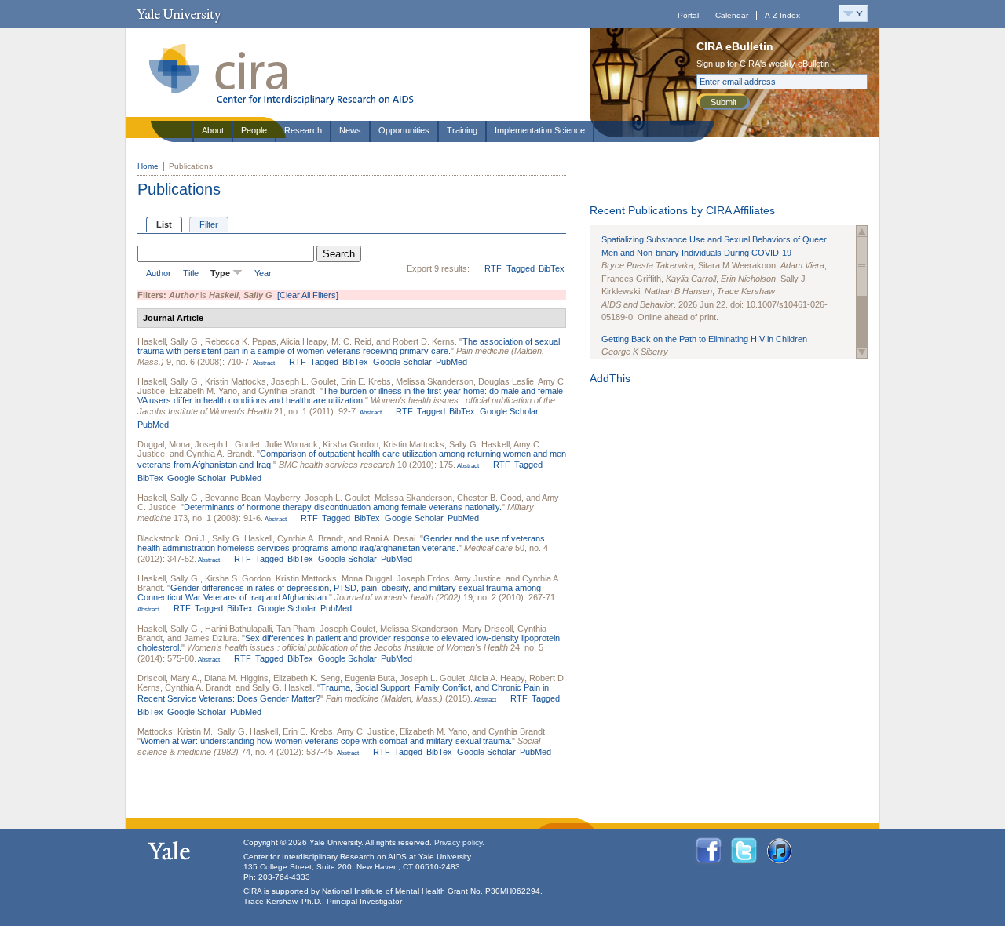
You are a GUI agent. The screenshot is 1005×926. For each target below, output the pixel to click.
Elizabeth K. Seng (306, 678)
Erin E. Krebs (366, 381)
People (254, 130)
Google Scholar (402, 361)
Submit (723, 102)
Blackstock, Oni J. (172, 538)
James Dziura (210, 638)
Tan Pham (295, 628)
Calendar (731, 15)
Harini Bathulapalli (238, 628)
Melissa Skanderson (434, 381)
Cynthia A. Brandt (219, 453)
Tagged (520, 268)
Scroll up (862, 231)
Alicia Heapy (303, 341)
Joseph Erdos (423, 578)
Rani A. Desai (389, 538)
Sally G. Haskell (479, 444)
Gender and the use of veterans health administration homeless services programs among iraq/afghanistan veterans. (341, 543)
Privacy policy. (459, 842)
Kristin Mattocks (235, 381)
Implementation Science (540, 130)
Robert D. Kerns (424, 341)
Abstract (263, 362)
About (213, 130)
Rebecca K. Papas (240, 341)
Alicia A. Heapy (496, 678)
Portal (688, 15)
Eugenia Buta (370, 678)
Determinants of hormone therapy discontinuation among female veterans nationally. (343, 507)
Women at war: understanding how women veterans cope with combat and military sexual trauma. (326, 741)
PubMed (451, 361)
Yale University (179, 14)
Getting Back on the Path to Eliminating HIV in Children (704, 339)
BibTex (552, 268)
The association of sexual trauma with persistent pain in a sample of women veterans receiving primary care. (348, 346)
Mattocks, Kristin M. (175, 731)
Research (303, 130)
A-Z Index (782, 15)
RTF (493, 268)
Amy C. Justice (366, 731)
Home (148, 166)
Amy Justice (477, 578)
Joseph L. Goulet (303, 381)
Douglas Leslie (506, 381)
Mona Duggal (367, 578)
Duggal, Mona (163, 444)
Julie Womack (291, 444)
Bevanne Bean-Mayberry (252, 497)
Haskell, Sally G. (168, 341)
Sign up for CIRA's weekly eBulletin (762, 63)
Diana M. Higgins (236, 678)
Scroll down (862, 353)
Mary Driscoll (487, 628)
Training (462, 130)
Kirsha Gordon (350, 444)
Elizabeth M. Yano (203, 391)
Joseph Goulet (347, 628)
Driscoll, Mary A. (168, 678)
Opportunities (403, 130)
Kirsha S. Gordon (238, 578)
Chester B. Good (489, 497)
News (350, 130)
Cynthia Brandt (286, 391)
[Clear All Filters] (307, 295)
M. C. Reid (351, 341)
